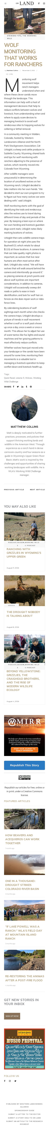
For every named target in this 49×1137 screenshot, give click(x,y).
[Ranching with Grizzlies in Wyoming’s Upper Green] (24, 527)
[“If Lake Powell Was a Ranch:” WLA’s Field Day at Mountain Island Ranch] (24, 910)
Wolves (28, 378)
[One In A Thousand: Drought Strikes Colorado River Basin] (24, 865)
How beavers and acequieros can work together (22, 839)
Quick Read (9, 378)
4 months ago (10, 985)
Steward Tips (14, 36)
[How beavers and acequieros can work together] (24, 819)
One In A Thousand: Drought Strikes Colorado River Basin (22, 885)
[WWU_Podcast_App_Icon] (24, 735)
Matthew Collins (12, 70)
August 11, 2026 (13, 568)
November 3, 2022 (28, 70)
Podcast (12, 542)
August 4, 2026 (13, 701)
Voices (11, 605)
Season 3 (20, 544)
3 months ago (10, 894)
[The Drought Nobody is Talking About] (24, 590)
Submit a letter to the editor (24, 1114)
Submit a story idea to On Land (24, 1118)
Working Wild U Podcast (32, 544)
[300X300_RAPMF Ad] (24, 1049)
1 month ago (9, 848)
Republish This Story (24, 765)
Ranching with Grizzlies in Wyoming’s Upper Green (24, 552)
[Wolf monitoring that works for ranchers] (24, 408)
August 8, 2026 (13, 627)
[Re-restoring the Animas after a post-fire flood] (24, 960)
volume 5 (20, 378)
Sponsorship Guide (24, 1110)
